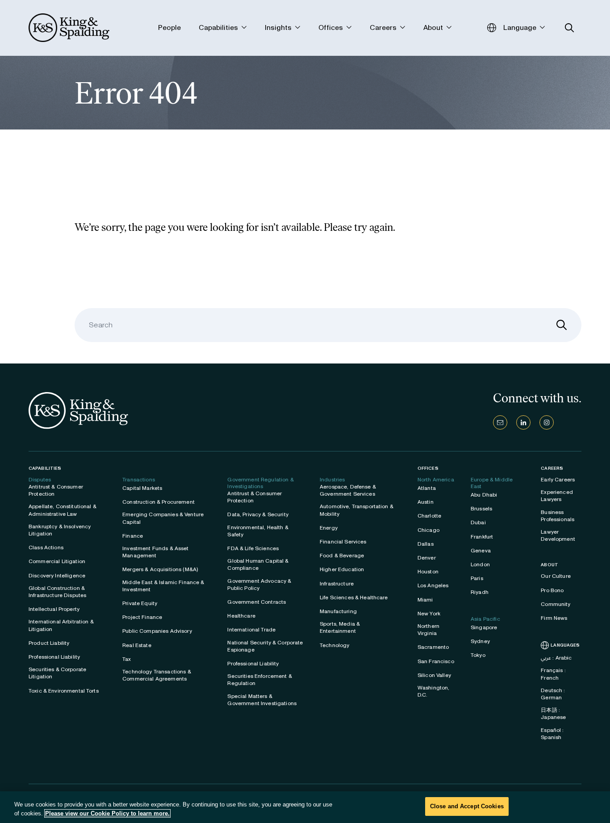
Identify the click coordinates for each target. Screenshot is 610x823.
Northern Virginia (428, 629)
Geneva (481, 550)
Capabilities (45, 468)
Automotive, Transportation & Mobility (356, 510)
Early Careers (558, 479)
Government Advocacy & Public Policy (259, 584)
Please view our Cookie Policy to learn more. (107, 813)
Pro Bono (552, 590)
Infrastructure (337, 584)
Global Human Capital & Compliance (257, 564)
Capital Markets (142, 488)
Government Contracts (256, 602)
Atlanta (427, 488)
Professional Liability (54, 657)
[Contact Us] (500, 422)
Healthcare (241, 616)
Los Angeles (433, 585)
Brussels (481, 508)
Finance (132, 536)
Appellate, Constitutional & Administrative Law (62, 510)
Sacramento (433, 647)
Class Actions (46, 547)
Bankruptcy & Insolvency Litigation (60, 530)
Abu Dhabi (484, 495)
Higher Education (342, 569)
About (549, 565)
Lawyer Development (558, 535)
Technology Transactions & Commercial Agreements (156, 675)
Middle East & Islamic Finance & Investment (163, 586)
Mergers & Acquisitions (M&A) (160, 569)
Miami (425, 600)
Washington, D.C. (434, 691)
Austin (426, 502)
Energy (329, 528)
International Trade (251, 630)
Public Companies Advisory (157, 631)
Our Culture (556, 576)
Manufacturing (338, 611)
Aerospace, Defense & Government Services (348, 490)
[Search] (561, 325)
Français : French (553, 674)
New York (429, 613)
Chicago (428, 530)
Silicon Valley (434, 675)
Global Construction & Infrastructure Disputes (57, 591)
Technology (334, 645)
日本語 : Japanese (553, 713)
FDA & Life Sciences (253, 548)
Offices (428, 468)
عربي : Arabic (556, 658)
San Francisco (436, 661)
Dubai (478, 522)
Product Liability (49, 643)
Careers (552, 468)
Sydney (480, 641)
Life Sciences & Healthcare (354, 597)
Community (555, 604)
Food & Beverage (342, 555)
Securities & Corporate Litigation (57, 673)
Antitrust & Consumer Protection (56, 490)
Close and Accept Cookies (467, 806)
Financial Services (343, 542)
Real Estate (136, 645)
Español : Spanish (552, 733)
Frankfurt (482, 537)
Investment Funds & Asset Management (155, 552)
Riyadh (480, 592)
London (480, 564)
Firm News (554, 618)
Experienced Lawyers (557, 495)
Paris (477, 578)
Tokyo (478, 655)
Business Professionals (557, 515)
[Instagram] (546, 422)
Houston (428, 571)
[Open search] (569, 28)
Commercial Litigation (57, 561)
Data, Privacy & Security (257, 514)
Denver (427, 558)
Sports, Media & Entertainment (340, 627)
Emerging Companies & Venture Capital (163, 518)
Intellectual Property (54, 609)
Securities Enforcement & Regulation (259, 679)
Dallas (426, 544)
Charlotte (429, 516)
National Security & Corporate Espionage (265, 646)
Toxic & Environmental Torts (64, 691)
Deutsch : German (553, 694)
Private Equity (139, 603)
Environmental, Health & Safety (257, 531)
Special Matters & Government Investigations (262, 699)
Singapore (484, 627)
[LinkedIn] (523, 422)
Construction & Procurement (158, 502)
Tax (126, 659)
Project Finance (142, 617)
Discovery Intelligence (57, 575)
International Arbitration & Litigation (61, 625)
